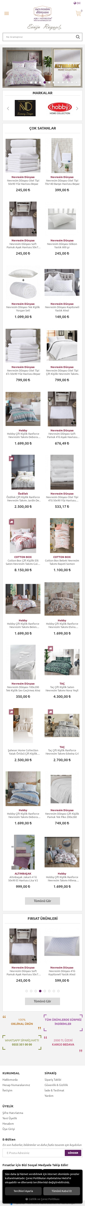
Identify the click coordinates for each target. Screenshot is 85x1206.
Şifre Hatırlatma (12, 1113)
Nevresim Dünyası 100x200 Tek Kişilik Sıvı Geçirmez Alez (23, 689)
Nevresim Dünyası (23, 177)
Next (77, 108)
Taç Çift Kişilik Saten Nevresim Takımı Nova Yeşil (62, 689)
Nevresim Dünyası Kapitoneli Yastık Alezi (62, 309)
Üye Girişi (8, 1129)
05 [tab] (49, 82)
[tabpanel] (42, 67)
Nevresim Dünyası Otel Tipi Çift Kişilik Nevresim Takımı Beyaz (62, 372)
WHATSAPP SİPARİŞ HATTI (22, 1042)
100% (22, 1022)
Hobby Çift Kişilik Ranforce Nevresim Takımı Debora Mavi (23, 815)
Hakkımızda (10, 1079)
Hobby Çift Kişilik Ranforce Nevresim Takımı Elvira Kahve (62, 625)
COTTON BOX (23, 557)
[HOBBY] (25, 108)
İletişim (7, 1090)
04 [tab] (45, 82)
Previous (8, 108)
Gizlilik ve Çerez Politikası (44, 1199)
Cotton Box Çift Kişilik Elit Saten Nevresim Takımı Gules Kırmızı (23, 562)
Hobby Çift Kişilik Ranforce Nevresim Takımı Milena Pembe (62, 879)
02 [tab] (35, 82)
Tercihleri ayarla (23, 1191)
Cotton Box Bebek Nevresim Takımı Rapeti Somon (62, 562)
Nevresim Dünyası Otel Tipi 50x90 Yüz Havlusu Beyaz (23, 182)
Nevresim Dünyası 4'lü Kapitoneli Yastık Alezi (23, 973)
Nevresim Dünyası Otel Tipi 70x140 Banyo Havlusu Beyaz (62, 182)
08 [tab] (63, 82)
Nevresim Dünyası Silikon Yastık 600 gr (62, 245)
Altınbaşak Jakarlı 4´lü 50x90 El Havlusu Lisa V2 (23, 879)
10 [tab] (72, 82)
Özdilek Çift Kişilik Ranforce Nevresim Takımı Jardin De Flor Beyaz (23, 499)
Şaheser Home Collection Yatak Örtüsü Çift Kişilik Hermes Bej (23, 752)
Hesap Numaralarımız (16, 1085)
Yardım (49, 1095)
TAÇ (62, 683)
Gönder (73, 1152)
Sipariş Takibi (53, 1079)
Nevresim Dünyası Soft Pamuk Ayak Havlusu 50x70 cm (23, 245)
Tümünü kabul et (62, 1191)
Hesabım (8, 1123)
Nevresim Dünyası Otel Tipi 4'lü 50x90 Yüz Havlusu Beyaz (62, 499)
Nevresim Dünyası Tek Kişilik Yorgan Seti (23, 309)
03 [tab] (40, 82)
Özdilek (23, 493)
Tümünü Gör (42, 901)
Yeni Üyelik (9, 1118)
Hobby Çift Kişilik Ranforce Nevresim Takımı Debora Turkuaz (23, 435)
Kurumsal (11, 1073)
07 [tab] (58, 82)
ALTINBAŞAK (23, 873)
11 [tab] (76, 82)
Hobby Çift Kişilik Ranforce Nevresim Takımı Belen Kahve (23, 625)
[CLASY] (59, 108)
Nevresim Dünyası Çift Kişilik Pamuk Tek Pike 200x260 (62, 815)
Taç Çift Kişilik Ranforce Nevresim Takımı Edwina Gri (62, 752)
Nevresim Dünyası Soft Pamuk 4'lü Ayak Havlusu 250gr (62, 435)
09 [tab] (67, 82)
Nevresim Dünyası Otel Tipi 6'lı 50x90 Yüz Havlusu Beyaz (23, 372)
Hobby (23, 430)
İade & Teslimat (54, 1090)
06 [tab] (54, 82)
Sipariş (51, 1073)
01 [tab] (31, 82)
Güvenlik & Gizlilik (56, 1085)
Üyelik (7, 1106)
